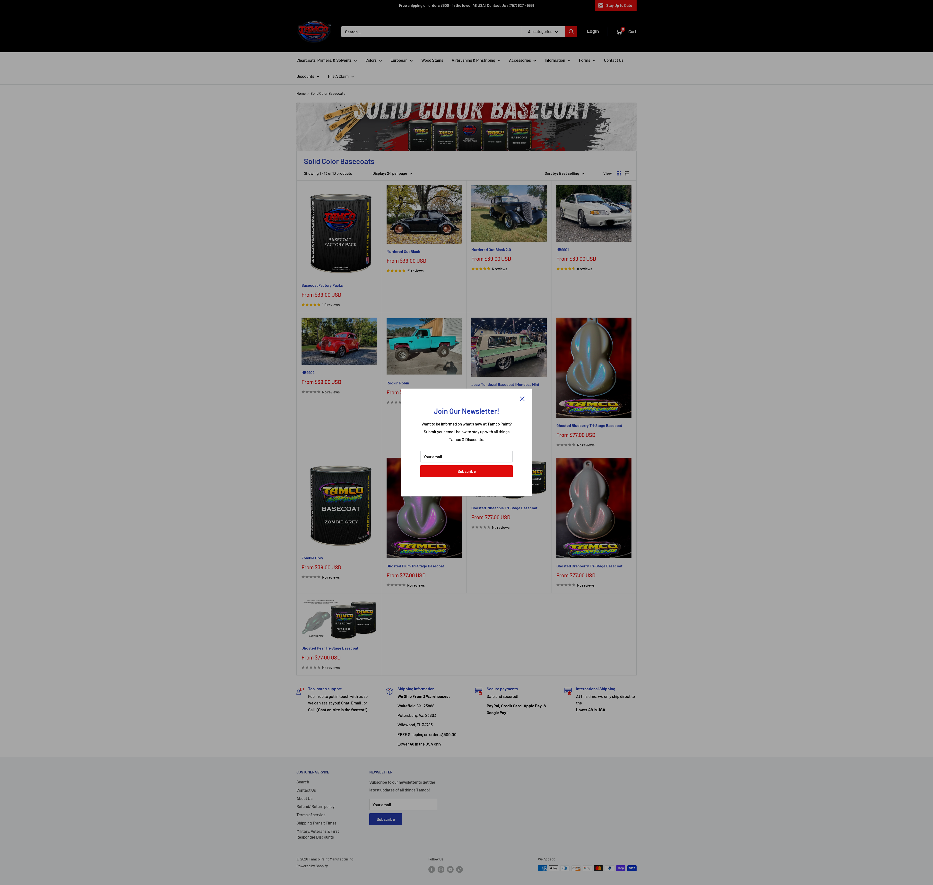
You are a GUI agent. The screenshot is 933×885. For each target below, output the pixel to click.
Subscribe (467, 471)
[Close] (522, 398)
